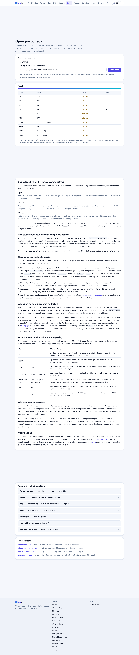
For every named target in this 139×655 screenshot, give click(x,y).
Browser (101, 3)
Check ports (114, 70)
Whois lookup (57, 608)
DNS (54, 3)
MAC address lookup (59, 637)
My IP (27, 3)
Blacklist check (57, 618)
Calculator (86, 3)
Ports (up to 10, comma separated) (31, 66)
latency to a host (24, 545)
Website (77, 3)
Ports (69, 3)
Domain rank (56, 640)
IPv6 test (55, 647)
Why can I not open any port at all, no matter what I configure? (44, 504)
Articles (55, 650)
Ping (49, 3)
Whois (42, 3)
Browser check (57, 643)
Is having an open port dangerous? (33, 517)
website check (103, 439)
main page (25, 326)
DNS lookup (56, 614)
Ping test (55, 611)
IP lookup (34, 3)
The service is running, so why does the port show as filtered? (44, 491)
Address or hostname (26, 58)
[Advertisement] (69, 23)
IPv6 (108, 3)
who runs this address (27, 552)
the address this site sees (91, 295)
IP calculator (56, 627)
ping (94, 442)
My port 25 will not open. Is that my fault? (36, 523)
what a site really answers (28, 548)
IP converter (56, 630)
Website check (57, 624)
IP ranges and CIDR (59, 634)
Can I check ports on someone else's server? (38, 510)
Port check (56, 621)
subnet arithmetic (25, 555)
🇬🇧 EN (115, 3)
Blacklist (62, 3)
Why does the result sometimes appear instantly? (39, 529)
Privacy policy (94, 605)
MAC (94, 3)
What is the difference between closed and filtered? (40, 497)
